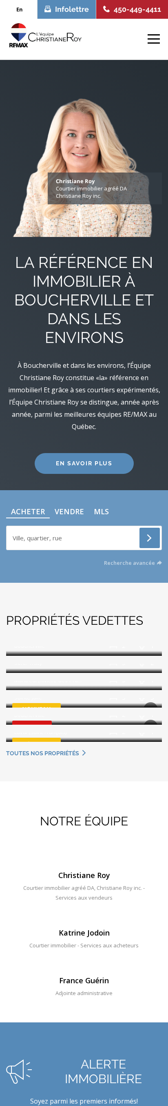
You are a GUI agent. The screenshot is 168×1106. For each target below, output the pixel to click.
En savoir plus (84, 463)
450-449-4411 (137, 9)
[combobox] (84, 536)
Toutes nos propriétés (42, 753)
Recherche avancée (129, 562)
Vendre (69, 511)
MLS (101, 511)
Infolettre (72, 9)
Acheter (28, 511)
